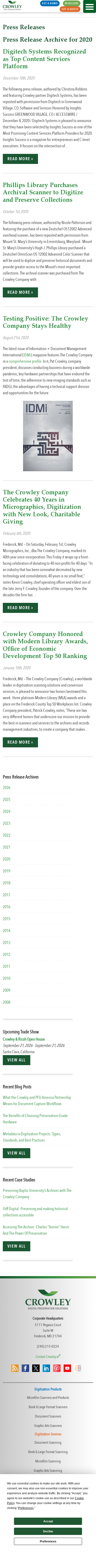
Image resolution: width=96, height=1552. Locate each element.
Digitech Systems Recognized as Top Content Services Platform (44, 59)
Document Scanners (48, 1416)
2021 (6, 847)
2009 (6, 990)
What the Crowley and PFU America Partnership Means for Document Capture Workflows (37, 1101)
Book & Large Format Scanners (48, 1407)
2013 (6, 943)
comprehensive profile (25, 361)
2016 (6, 907)
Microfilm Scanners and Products (48, 1397)
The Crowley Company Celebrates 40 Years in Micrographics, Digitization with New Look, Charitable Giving (42, 507)
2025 (6, 800)
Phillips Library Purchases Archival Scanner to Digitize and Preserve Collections (43, 192)
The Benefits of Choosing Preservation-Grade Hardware (35, 1119)
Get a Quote (70, 9)
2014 (6, 931)
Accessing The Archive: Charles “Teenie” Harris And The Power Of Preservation (36, 1230)
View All (16, 1060)
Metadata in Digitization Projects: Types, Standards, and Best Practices (32, 1137)
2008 (6, 1002)
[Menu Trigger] (89, 6)
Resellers (71, 3)
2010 (6, 978)
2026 (6, 788)
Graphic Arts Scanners (48, 1425)
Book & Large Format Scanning (48, 1451)
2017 (6, 895)
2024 (6, 811)
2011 (6, 967)
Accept (48, 1521)
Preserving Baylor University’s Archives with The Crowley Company (37, 1194)
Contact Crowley (46, 1356)
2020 (6, 859)
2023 (6, 823)
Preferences (48, 1541)
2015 (6, 919)
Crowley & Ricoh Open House (24, 1039)
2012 (6, 955)
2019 (6, 871)
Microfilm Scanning (48, 1461)
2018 (6, 883)
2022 (6, 835)
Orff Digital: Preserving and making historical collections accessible (35, 1212)
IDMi (27, 355)
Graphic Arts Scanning (48, 1470)
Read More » (20, 159)
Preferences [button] (26, 1508)
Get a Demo (50, 3)
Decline (48, 1531)
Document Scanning (47, 1442)
